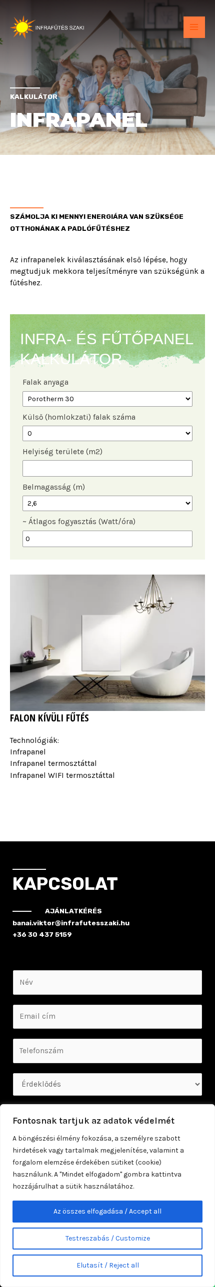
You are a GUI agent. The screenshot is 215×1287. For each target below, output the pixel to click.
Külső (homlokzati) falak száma (79, 417)
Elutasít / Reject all (107, 1265)
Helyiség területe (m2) (62, 451)
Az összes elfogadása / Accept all (108, 1211)
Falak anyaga (45, 382)
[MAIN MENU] (194, 27)
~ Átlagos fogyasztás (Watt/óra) (79, 521)
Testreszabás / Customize (108, 1238)
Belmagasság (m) (53, 487)
